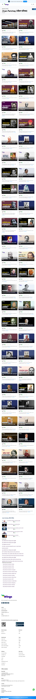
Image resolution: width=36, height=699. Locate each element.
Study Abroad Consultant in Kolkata (9, 575)
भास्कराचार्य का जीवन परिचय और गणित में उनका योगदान (25, 60)
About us (2, 631)
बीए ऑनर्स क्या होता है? (5, 548)
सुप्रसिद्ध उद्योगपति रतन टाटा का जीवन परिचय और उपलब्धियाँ (26, 440)
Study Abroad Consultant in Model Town (9, 573)
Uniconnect (3, 664)
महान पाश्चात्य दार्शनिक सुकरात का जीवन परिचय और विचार (13, 524)
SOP (19, 633)
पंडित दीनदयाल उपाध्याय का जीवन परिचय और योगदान (8, 292)
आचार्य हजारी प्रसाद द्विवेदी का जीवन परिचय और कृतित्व (8, 308)
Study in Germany (4, 647)
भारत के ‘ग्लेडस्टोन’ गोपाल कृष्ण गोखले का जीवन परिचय (8, 208)
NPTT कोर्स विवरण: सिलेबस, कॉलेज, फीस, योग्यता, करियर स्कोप (11, 551)
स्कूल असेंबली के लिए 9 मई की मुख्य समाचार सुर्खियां (9, 540)
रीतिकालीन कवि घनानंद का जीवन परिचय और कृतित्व (8, 27)
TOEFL (20, 645)
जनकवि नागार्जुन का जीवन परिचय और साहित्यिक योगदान (9, 391)
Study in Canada (4, 640)
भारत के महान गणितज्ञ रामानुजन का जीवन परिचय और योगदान (26, 407)
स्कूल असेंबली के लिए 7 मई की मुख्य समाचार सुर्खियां (9, 550)
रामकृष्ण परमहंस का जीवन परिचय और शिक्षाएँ (24, 208)
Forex (2, 659)
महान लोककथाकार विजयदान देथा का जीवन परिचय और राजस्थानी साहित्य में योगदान (25, 341)
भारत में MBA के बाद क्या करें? (6, 544)
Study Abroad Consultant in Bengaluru (9, 582)
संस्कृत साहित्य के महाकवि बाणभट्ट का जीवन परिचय (12, 535)
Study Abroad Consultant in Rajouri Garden (10, 571)
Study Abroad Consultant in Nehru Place (9, 577)
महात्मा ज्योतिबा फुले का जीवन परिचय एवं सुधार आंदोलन (25, 126)
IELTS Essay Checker (22, 656)
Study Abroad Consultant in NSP (8, 579)
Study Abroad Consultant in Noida (8, 564)
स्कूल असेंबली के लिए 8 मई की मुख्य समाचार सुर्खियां (9, 542)
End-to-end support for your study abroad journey (9, 600)
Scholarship (3, 656)
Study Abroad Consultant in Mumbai (9, 584)
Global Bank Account (4, 661)
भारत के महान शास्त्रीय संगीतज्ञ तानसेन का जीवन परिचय (25, 76)
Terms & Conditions (22, 654)
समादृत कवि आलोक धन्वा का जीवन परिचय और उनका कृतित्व (9, 275)
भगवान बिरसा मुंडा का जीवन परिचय (23, 27)
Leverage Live (3, 654)
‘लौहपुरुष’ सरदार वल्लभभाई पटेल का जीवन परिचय (8, 43)
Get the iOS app (20, 625)
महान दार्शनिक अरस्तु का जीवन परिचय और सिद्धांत (25, 357)
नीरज (4, 30)
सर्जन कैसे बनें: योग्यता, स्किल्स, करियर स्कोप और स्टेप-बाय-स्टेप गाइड (11, 559)
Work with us (3, 633)
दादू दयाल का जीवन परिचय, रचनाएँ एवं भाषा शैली (24, 43)
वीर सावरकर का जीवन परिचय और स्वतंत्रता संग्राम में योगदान (26, 159)
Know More (25, 1)
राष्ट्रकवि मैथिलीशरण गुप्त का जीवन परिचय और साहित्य (8, 424)
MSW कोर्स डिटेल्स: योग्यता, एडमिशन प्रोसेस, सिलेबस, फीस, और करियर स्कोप (12, 553)
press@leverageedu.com (5, 615)
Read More (11, 49)
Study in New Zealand (4, 645)
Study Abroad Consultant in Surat (8, 567)
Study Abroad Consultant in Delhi (8, 566)
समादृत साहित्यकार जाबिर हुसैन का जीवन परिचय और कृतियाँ (13, 520)
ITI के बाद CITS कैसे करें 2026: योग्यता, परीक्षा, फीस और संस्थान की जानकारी (13, 555)
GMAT (20, 640)
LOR (19, 631)
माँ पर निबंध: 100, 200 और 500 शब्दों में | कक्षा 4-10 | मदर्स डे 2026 (11, 546)
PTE (19, 647)
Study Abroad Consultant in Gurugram (9, 569)
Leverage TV (3, 663)
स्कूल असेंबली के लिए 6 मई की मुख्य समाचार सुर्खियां (9, 557)
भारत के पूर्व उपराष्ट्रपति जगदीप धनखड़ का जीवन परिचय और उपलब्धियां (15, 531)
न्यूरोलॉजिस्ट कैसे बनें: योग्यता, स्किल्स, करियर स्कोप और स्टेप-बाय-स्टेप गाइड (12, 561)
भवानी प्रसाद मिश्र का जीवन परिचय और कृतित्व (7, 192)
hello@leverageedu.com (5, 612)
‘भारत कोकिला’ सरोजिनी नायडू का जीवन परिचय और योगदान (9, 225)
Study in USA (3, 642)
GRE (19, 642)
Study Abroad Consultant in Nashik (8, 586)
